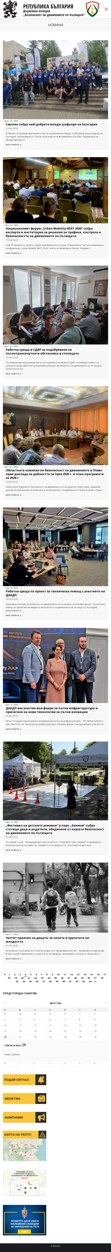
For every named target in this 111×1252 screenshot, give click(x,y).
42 (77, 981)
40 (63, 981)
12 (71, 974)
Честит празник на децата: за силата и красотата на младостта (47, 939)
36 (37, 981)
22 (35, 977)
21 (29, 977)
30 (88, 977)
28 (75, 977)
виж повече (12, 144)
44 (90, 981)
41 (70, 981)
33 (17, 981)
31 (95, 977)
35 (30, 981)
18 (9, 977)
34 (23, 981)
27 (68, 977)
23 (42, 977)
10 (58, 974)
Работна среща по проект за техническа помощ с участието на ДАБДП (55, 593)
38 (50, 981)
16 (98, 974)
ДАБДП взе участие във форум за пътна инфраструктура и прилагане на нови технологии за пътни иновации (52, 710)
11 (65, 974)
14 (85, 974)
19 (15, 977)
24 (49, 977)
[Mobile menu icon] (106, 9)
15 (91, 974)
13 (78, 974)
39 (57, 981)
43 (83, 981)
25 (55, 977)
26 (62, 977)
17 (104, 974)
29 (82, 977)
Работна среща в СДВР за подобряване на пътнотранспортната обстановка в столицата (42, 351)
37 (43, 981)
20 (22, 977)
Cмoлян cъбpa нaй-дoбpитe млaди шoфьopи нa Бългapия (51, 124)
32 (102, 977)
